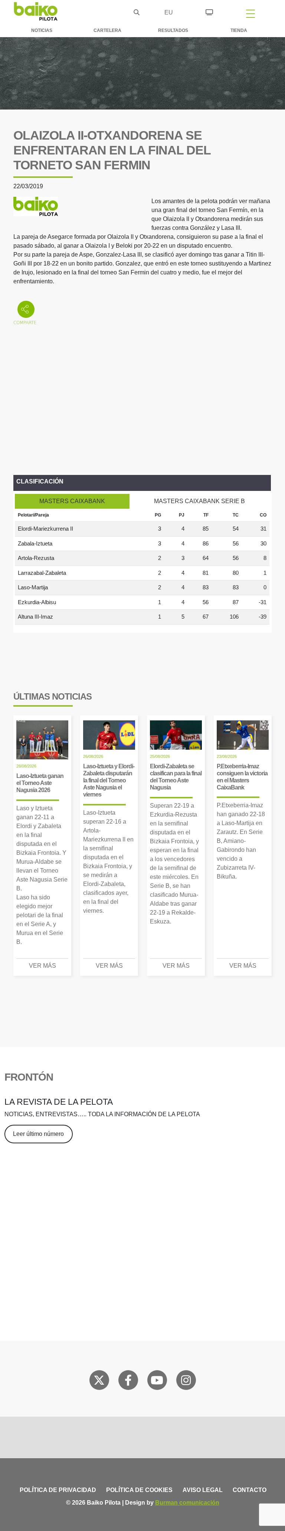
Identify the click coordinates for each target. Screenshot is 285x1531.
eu (168, 12)
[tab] (72, 501)
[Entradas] (209, 11)
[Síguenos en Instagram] (186, 1382)
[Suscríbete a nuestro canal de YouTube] (157, 1382)
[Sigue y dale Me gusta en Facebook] (128, 1382)
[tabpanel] (142, 567)
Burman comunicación (187, 1502)
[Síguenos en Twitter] (99, 1382)
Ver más (42, 965)
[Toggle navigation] (250, 13)
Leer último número (38, 1134)
